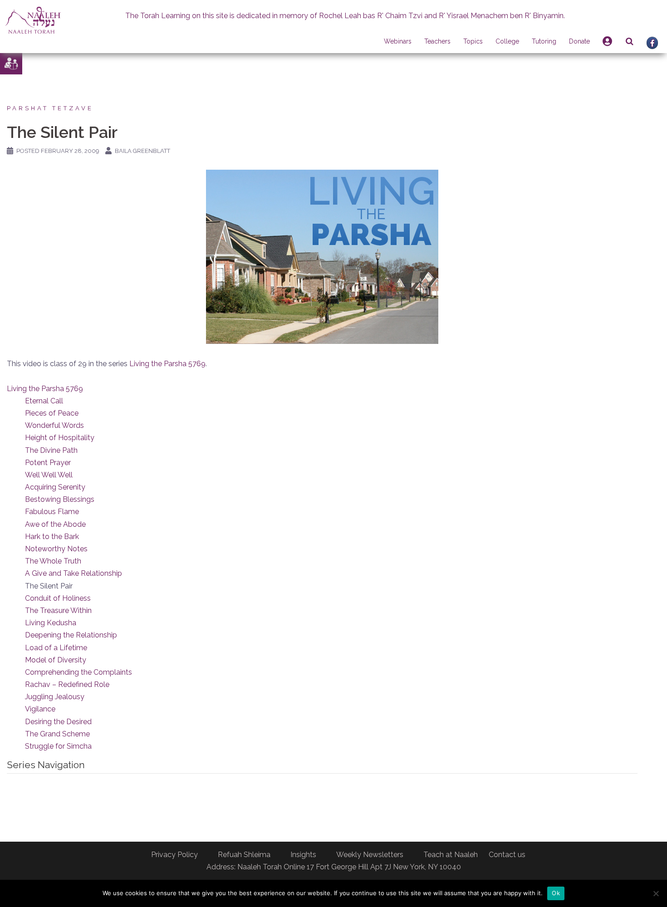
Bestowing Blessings (59, 499)
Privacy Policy (174, 854)
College (507, 41)
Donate (579, 41)
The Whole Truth (53, 561)
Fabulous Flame (52, 511)
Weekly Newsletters (369, 854)
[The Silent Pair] (322, 256)
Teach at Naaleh (450, 854)
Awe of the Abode (55, 524)
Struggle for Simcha (58, 746)
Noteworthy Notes (56, 548)
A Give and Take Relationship (73, 573)
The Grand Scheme (57, 734)
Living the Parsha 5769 (167, 363)
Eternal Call (44, 401)
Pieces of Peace (51, 413)
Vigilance (40, 709)
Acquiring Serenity (55, 487)
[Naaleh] (33, 19)
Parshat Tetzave (50, 108)
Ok (556, 893)
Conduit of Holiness (58, 598)
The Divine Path (51, 450)
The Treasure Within (58, 610)
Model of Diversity (55, 660)
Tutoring (544, 41)
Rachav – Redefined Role (67, 684)
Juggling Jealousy (54, 696)
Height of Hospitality (59, 437)
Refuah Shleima (244, 854)
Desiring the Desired (58, 721)
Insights (303, 854)
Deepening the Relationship (71, 635)
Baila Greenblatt (142, 150)
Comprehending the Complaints (78, 672)
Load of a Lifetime (56, 647)
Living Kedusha (50, 622)
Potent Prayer (48, 462)
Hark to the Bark (52, 536)
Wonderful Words (54, 425)
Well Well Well (49, 475)
